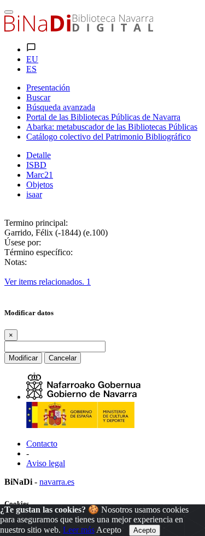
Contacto (41, 443)
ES (31, 69)
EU (32, 59)
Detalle (38, 155)
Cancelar (63, 358)
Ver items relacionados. (47, 281)
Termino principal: (36, 222)
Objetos (39, 184)
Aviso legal (45, 463)
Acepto (108, 529)
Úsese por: (22, 242)
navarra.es (56, 481)
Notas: (15, 262)
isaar (34, 194)
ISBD (36, 165)
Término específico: (38, 252)
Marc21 (39, 174)
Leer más (79, 529)
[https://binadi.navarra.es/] (78, 28)
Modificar (23, 358)
